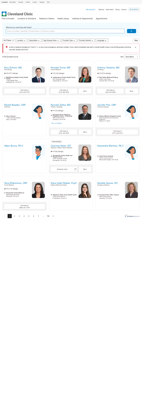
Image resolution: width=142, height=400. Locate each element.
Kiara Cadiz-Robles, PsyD (64, 183)
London (35, 2)
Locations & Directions (26, 18)
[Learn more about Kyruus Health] (132, 216)
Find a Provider (8, 18)
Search (135, 9)
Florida (28, 2)
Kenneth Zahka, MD (60, 105)
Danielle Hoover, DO (107, 183)
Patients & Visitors (46, 18)
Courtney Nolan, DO (61, 146)
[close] (135, 47)
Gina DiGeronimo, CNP (15, 183)
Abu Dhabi (13, 2)
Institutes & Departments (82, 18)
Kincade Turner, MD (60, 68)
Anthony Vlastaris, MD (108, 68)
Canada (20, 2)
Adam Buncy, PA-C (13, 146)
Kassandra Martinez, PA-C (110, 146)
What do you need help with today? (19, 27)
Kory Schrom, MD (13, 68)
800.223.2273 (90, 9)
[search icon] (131, 31)
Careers (124, 9)
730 (48, 216)
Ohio (48, 2)
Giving (117, 9)
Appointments (101, 18)
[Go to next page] (53, 216)
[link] (24, 91)
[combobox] (65, 31)
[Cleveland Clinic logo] (17, 15)
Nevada (42, 2)
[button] (21, 40)
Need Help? (110, 9)
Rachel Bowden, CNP (15, 105)
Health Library (63, 18)
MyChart (101, 9)
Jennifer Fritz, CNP (106, 105)
